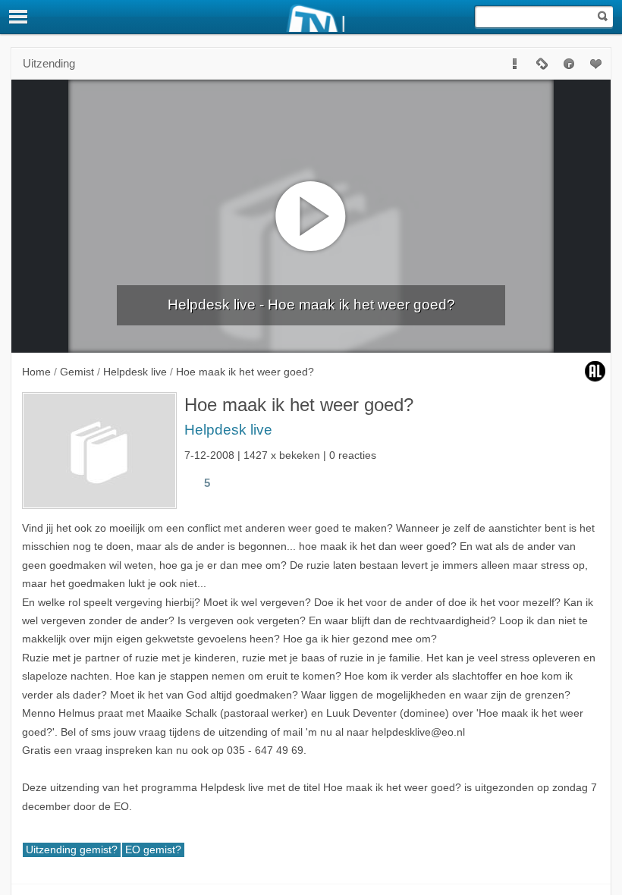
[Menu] (19, 17)
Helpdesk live (228, 430)
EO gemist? (153, 850)
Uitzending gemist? (72, 850)
